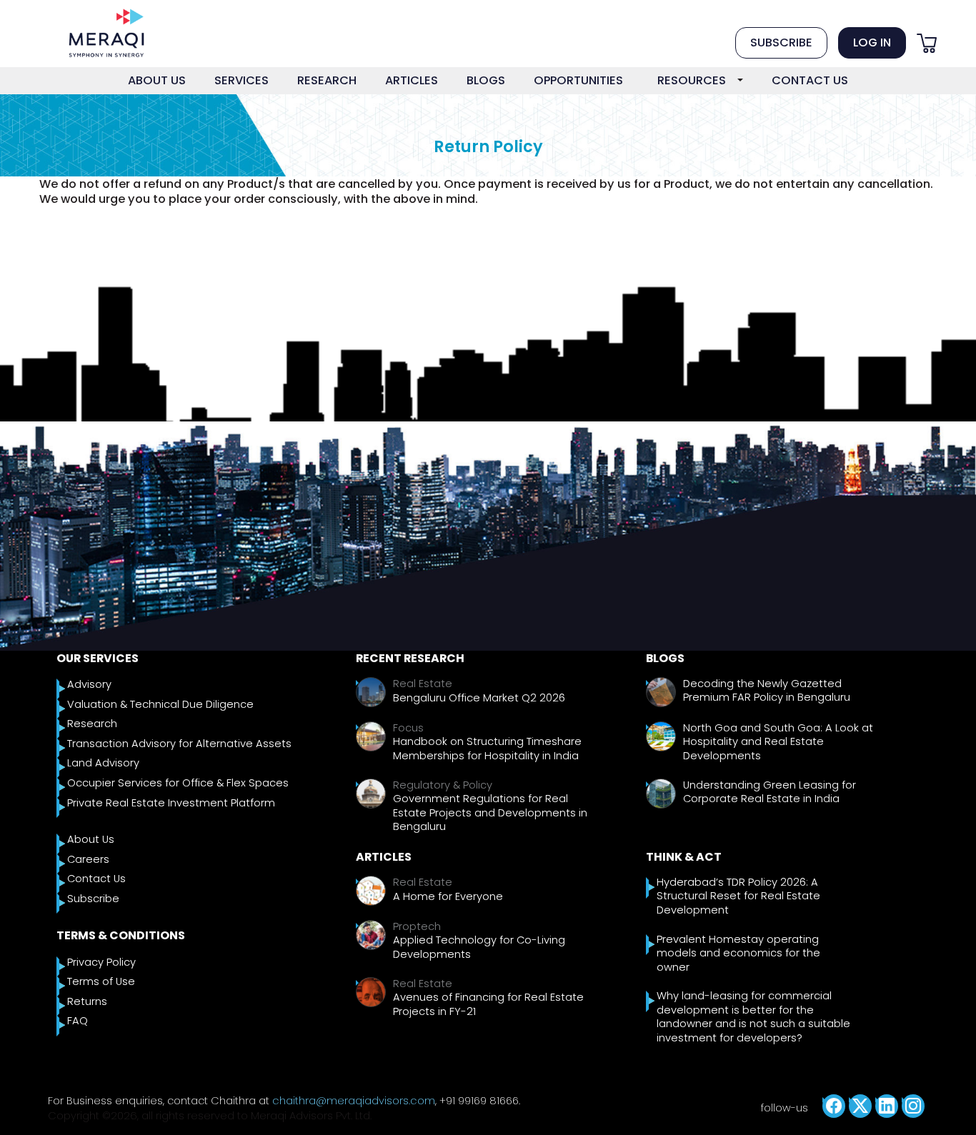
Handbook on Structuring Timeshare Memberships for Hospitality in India (487, 749)
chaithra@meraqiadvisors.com (353, 1101)
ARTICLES (411, 80)
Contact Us (96, 879)
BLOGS (486, 80)
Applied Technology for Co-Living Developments (479, 947)
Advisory (89, 684)
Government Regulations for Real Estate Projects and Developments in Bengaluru (490, 813)
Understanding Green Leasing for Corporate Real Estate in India (769, 792)
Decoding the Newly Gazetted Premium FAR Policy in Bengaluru (766, 691)
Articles (384, 856)
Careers (88, 859)
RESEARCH (327, 80)
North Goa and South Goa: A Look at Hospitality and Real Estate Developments (778, 742)
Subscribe (93, 899)
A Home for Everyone (448, 897)
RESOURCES (691, 80)
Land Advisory (103, 763)
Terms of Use (101, 982)
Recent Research (410, 658)
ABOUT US (157, 80)
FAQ (77, 1021)
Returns (87, 1002)
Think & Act (684, 856)
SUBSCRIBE (781, 42)
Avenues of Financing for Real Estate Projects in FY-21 (488, 1005)
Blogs (665, 658)
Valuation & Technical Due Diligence (160, 704)
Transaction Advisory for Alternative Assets (179, 744)
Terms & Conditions (120, 935)
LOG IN (872, 42)
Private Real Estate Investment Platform (171, 803)
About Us (90, 839)
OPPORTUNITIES (578, 80)
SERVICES (241, 80)
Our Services (97, 658)
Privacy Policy (101, 962)
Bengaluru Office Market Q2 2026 (479, 698)
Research (92, 724)
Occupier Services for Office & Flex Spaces (178, 783)
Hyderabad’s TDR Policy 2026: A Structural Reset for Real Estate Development (738, 896)
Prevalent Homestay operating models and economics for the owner (738, 953)
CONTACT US (810, 80)
